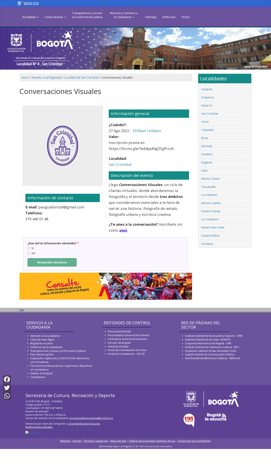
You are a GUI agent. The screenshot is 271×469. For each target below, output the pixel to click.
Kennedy (206, 146)
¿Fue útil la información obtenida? (53, 243)
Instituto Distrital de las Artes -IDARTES (208, 339)
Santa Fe (206, 105)
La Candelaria (210, 219)
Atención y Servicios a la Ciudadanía (124, 15)
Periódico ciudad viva (96, 441)
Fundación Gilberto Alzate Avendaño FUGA (210, 351)
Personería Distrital (119, 331)
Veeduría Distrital (118, 346)
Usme (205, 122)
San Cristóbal (120, 164)
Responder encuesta (52, 262)
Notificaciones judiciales (39, 427)
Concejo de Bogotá (119, 342)
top (21, 310)
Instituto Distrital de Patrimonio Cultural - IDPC (212, 347)
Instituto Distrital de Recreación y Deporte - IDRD (214, 336)
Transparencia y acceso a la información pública (87, 15)
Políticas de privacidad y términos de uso (152, 441)
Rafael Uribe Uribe (212, 227)
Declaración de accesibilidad (194, 441)
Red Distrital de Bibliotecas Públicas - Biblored (212, 358)
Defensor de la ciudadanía (46, 347)
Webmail (65, 441)
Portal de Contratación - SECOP (126, 354)
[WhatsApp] (7, 395)
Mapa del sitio (118, 441)
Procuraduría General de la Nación (129, 335)
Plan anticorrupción (42, 354)
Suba (204, 170)
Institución (169, 17)
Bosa (204, 138)
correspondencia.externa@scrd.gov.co (91, 418)
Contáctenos (38, 377)
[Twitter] (7, 387)
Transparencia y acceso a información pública (58, 351)
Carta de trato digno (42, 339)
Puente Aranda (210, 211)
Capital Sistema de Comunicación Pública (209, 354)
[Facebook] (7, 379)
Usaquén (206, 89)
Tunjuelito (207, 130)
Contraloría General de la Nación (127, 339)
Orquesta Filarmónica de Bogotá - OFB (208, 343)
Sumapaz (207, 244)
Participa (150, 17)
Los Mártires (209, 195)
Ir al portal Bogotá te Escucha (83, 423)
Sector (186, 17)
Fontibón (207, 154)
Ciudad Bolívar (210, 235)
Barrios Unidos (210, 178)
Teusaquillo (208, 187)
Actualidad (29, 17)
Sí (33, 248)
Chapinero (207, 97)
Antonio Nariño (211, 203)
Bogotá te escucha (41, 343)
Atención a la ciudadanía (45, 336)
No (34, 253)
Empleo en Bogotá (41, 373)
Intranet (76, 441)
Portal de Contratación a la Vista (127, 350)
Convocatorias (54, 17)
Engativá (206, 162)
